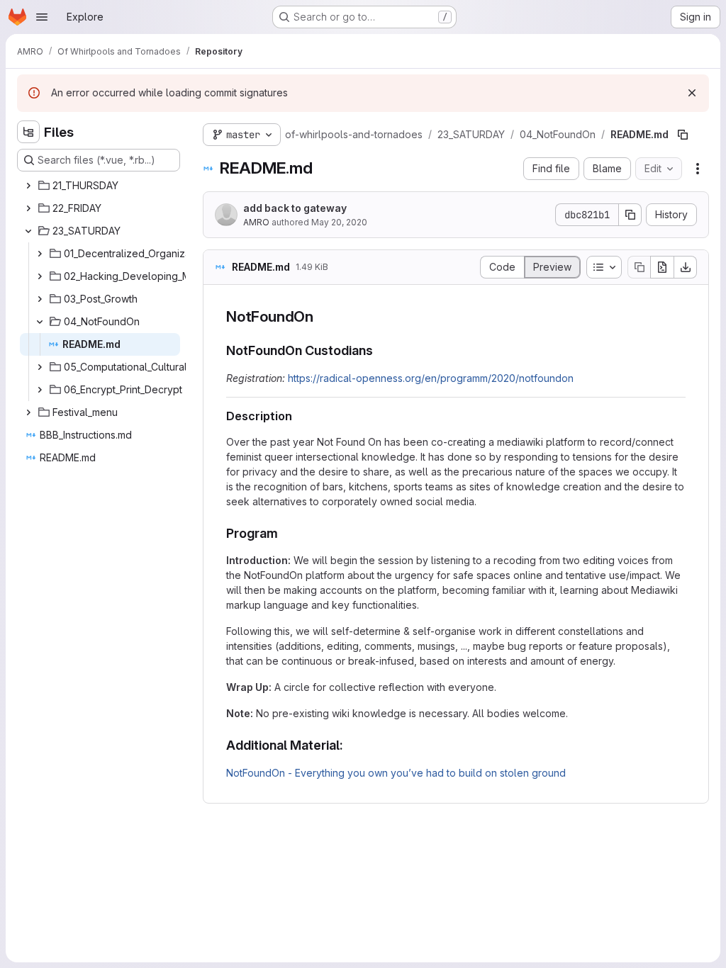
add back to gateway (295, 208)
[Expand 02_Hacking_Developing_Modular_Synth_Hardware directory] (39, 276)
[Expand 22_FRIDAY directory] (28, 208)
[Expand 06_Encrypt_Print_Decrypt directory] (39, 389)
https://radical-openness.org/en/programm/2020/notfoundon (431, 378)
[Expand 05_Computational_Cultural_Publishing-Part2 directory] (39, 367)
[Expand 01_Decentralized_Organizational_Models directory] (39, 253)
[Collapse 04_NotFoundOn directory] (39, 321)
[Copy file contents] (638, 267)
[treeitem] (100, 185)
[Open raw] (662, 267)
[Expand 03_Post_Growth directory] (39, 299)
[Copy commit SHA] (630, 214)
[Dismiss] (691, 92)
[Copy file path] (682, 134)
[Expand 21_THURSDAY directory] (28, 185)
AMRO (256, 222)
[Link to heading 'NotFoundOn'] (321, 316)
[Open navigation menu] (41, 17)
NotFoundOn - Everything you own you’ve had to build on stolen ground (396, 773)
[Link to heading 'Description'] (298, 416)
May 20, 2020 (339, 222)
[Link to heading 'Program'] (285, 533)
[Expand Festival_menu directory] (28, 412)
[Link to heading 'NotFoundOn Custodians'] (380, 350)
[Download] (685, 267)
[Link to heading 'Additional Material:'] (350, 745)
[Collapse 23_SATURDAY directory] (28, 231)
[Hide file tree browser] (28, 131)
